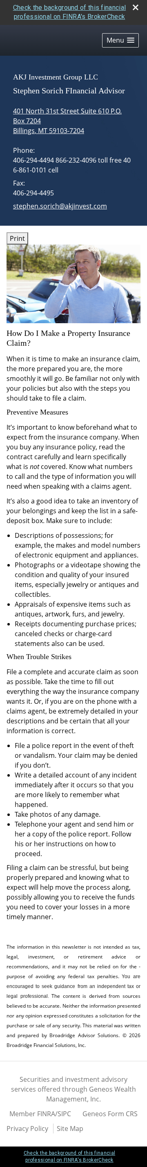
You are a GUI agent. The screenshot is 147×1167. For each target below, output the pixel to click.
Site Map (70, 1128)
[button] (120, 40)
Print (17, 238)
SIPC (64, 1113)
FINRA (46, 1113)
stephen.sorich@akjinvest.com (60, 206)
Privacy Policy (27, 1128)
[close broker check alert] (135, 7)
